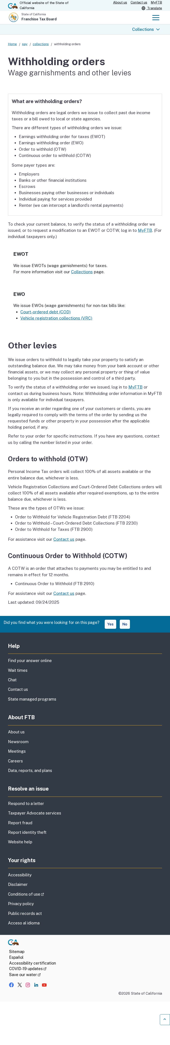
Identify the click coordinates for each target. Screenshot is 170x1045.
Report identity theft (27, 832)
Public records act (25, 913)
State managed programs (32, 699)
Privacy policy (21, 903)
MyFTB (156, 2)
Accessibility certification (32, 963)
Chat (12, 680)
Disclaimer (18, 884)
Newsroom (18, 741)
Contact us (139, 2)
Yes (110, 624)
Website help (20, 842)
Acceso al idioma (24, 923)
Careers (15, 761)
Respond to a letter (26, 803)
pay (24, 44)
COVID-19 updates (27, 968)
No (124, 624)
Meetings (17, 751)
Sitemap (16, 951)
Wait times (17, 670)
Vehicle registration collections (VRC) (56, 318)
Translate (154, 8)
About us (120, 2)
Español (16, 957)
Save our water (25, 974)
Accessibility (20, 875)
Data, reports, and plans (30, 770)
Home (12, 44)
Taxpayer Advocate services (34, 813)
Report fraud (20, 822)
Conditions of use (38, 894)
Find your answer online (30, 660)
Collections (143, 29)
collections (41, 44)
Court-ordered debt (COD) (45, 311)
